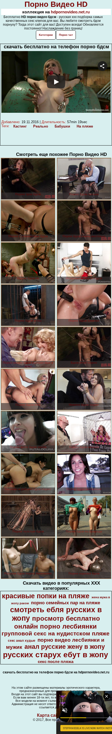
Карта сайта (50, 715)
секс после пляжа (55, 661)
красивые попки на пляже (45, 596)
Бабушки (62, 126)
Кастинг (20, 126)
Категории (46, 34)
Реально (40, 126)
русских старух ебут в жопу (55, 654)
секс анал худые (21, 641)
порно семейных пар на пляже (65, 602)
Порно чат (66, 34)
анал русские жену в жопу (64, 646)
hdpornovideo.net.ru (70, 12)
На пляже (85, 126)
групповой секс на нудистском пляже (56, 633)
